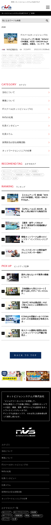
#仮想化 (13, 62)
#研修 (4, 55)
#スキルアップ (38, 59)
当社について (8, 92)
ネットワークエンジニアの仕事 (17, 151)
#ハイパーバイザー (9, 65)
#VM (19, 65)
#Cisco (21, 59)
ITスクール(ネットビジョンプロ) (17, 109)
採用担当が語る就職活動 (13, 142)
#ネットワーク (26, 55)
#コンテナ (37, 62)
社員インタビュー (10, 125)
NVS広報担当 (12, 49)
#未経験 (34, 171)
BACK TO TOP (25, 355)
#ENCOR (6, 62)
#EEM (29, 62)
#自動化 (21, 62)
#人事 (15, 178)
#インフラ (6, 178)
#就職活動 (19, 174)
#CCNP (28, 59)
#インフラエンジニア (9, 59)
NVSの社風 (7, 117)
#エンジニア (38, 55)
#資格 (11, 55)
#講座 (17, 55)
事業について (8, 101)
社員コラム (7, 134)
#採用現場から (38, 174)
